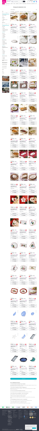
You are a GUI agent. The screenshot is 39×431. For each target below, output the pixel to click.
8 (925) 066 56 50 (26, 412)
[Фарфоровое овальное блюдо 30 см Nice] (23, 40)
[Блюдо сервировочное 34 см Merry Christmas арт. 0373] (23, 245)
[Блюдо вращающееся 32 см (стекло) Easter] (32, 291)
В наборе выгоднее (7, 3)
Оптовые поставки (20, 413)
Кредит (13, 413)
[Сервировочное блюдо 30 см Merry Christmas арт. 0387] (32, 199)
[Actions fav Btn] (29, 1)
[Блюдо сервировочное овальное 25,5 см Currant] (23, 85)
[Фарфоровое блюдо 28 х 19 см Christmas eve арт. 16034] (14, 291)
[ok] (31, 411)
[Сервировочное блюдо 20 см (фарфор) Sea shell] (14, 337)
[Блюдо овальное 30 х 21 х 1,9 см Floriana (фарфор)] (32, 17)
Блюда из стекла (21, 11)
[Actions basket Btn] (31, 1)
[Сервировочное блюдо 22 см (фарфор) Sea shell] (23, 314)
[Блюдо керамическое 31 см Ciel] (23, 359)
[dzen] (34, 411)
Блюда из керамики (17, 11)
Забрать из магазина (9, 0)
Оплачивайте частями (15, 416)
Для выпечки (33, 3)
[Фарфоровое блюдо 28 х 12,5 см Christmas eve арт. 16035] (32, 268)
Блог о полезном (20, 412)
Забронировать (14, 30)
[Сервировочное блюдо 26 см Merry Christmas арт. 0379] (23, 222)
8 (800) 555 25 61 (31, 0)
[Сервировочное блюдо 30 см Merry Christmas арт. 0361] (23, 268)
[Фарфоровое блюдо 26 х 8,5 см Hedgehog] (23, 154)
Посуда (14, 3)
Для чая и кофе (29, 3)
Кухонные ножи (24, 3)
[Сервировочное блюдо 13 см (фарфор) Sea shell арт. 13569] (14, 314)
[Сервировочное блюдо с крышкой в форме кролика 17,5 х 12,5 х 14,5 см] (23, 62)
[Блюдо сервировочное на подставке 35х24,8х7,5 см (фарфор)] (23, 131)
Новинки (11, 3)
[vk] (30, 411)
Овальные (25, 11)
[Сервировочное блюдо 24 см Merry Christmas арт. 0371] (32, 245)
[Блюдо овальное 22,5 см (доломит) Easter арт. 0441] (14, 177)
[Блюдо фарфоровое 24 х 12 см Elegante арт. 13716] (32, 337)
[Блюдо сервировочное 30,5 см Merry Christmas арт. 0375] (14, 245)
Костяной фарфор (12, 11)
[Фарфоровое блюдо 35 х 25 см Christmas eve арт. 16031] (23, 291)
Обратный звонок (26, 413)
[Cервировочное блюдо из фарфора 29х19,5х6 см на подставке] (32, 131)
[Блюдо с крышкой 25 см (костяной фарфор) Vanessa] (14, 40)
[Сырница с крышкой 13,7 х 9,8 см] (32, 62)
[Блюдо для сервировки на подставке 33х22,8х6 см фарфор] (23, 17)
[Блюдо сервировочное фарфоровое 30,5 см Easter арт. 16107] (32, 85)
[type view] (35, 9)
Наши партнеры (14, 417)
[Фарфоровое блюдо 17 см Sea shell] (23, 337)
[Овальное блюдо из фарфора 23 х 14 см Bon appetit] (14, 62)
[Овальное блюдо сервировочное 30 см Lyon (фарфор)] (32, 40)
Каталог (9, 1)
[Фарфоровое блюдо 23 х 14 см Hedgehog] (32, 154)
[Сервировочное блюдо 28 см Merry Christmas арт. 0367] (14, 268)
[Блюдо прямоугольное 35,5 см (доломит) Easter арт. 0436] (23, 177)
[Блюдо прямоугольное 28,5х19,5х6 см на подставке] (23, 108)
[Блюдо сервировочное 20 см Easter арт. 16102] (14, 108)
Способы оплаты (4, 412)
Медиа (19, 418)
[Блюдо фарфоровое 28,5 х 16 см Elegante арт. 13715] (14, 359)
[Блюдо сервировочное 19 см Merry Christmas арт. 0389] (14, 199)
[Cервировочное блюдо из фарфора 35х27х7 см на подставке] (14, 154)
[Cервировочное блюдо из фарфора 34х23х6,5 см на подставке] (14, 17)
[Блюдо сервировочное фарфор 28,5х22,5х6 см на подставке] (14, 131)
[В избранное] (17, 13)
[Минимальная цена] (3, 12)
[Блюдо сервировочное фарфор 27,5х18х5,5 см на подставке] (32, 108)
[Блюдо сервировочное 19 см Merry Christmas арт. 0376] (32, 222)
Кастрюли (20, 3)
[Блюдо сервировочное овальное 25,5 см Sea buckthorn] (14, 85)
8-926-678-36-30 (9, 415)
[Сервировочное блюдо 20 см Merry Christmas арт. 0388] (23, 199)
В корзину (15, 32)
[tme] (32, 411)
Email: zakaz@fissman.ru (26, 414)
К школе (3, 3)
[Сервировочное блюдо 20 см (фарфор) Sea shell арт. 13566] (32, 314)
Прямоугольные (29, 11)
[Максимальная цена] (7, 12)
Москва (28, 0)
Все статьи (8, 75)
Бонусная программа (15, 412)
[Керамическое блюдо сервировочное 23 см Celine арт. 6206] (32, 359)
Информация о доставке (4, 413)
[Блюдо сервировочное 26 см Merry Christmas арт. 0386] (14, 222)
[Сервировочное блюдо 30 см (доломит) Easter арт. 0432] (32, 177)
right (36, 3)
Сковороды (17, 3)
